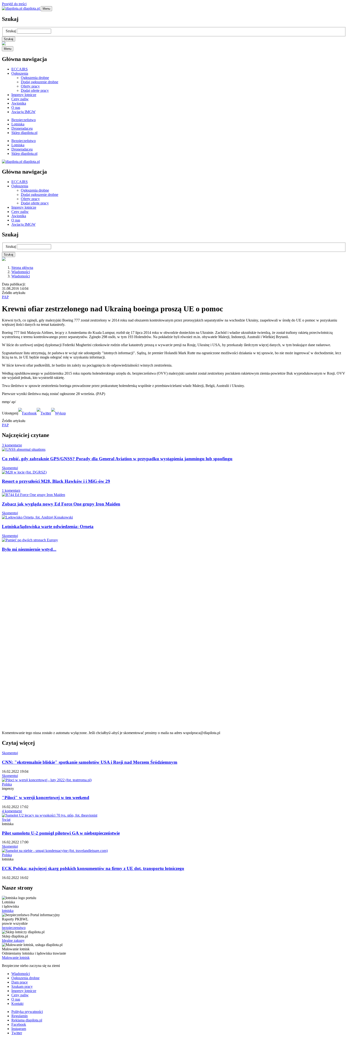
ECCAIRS (19, 69)
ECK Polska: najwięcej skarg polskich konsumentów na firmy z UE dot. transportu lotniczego (93, 868)
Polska (7, 784)
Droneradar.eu (22, 128)
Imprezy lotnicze (23, 95)
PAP (5, 297)
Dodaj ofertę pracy (35, 90)
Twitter (16, 1033)
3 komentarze (12, 445)
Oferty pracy (30, 86)
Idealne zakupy (13, 940)
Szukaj (11, 31)
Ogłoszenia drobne (35, 78)
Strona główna (22, 268)
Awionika (18, 103)
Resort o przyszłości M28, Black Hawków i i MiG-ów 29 (56, 481)
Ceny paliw (20, 99)
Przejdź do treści (14, 4)
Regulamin (19, 1016)
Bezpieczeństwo (23, 120)
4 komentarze (12, 811)
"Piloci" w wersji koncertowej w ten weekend (45, 797)
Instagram (18, 1029)
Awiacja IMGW (23, 112)
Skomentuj (10, 468)
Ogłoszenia (19, 73)
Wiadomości (20, 272)
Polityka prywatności (27, 1012)
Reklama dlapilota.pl (26, 1020)
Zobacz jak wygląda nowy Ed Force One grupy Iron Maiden (61, 503)
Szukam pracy (22, 986)
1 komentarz (11, 490)
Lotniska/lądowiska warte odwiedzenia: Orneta (48, 526)
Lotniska (17, 124)
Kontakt (17, 1004)
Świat (6, 820)
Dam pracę (19, 982)
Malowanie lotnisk (16, 958)
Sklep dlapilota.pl (24, 133)
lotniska (7, 911)
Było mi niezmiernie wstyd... (29, 549)
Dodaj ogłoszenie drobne (39, 82)
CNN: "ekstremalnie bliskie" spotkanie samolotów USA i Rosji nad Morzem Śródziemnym (89, 762)
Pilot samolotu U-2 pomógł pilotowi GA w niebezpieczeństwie (61, 833)
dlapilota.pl (31, 8)
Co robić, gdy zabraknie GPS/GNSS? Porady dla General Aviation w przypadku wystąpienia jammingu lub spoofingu (117, 458)
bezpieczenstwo (14, 928)
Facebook (18, 1024)
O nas (15, 108)
